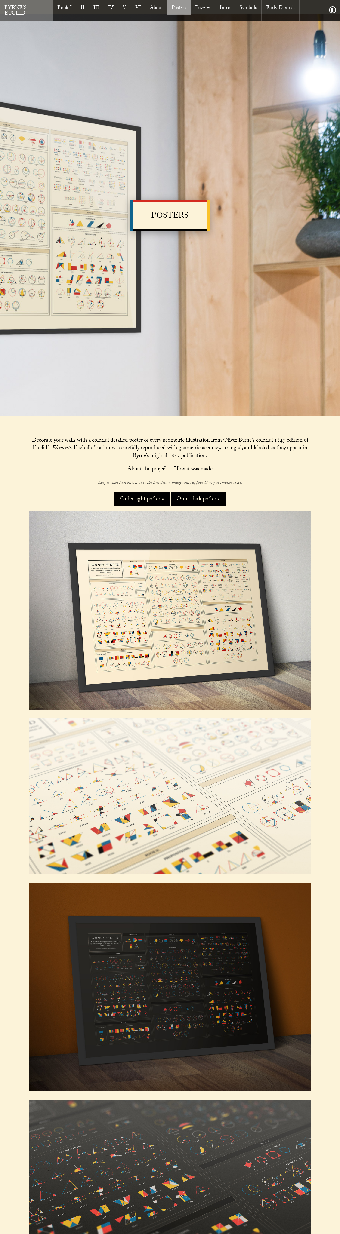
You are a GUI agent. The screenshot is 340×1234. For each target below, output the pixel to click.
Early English (280, 8)
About (156, 8)
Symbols (248, 8)
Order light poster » (142, 499)
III (96, 8)
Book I (64, 8)
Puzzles (203, 8)
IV (111, 8)
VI (138, 8)
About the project (147, 469)
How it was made (193, 469)
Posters (179, 8)
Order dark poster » (198, 499)
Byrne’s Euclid (15, 11)
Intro (225, 8)
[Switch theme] (333, 10)
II (82, 8)
